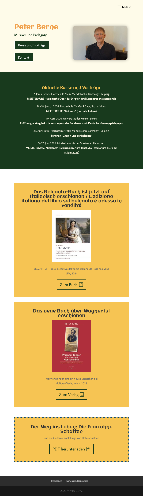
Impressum (56, 480)
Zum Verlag (68, 394)
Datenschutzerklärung (77, 480)
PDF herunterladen (68, 449)
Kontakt (23, 57)
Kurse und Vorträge (31, 45)
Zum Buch (69, 284)
